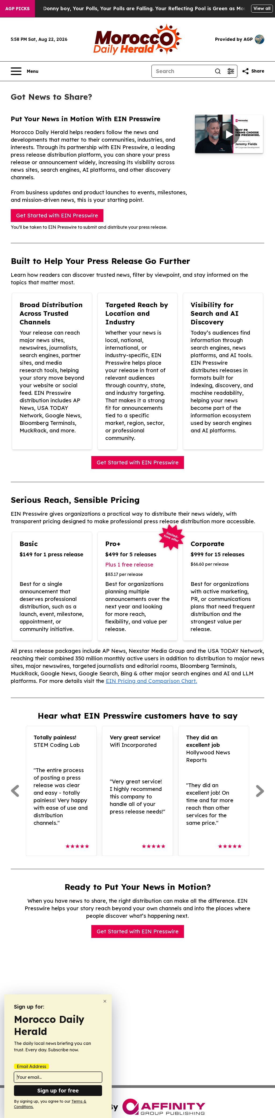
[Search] (217, 71)
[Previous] (15, 791)
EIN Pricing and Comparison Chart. (151, 681)
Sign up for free (58, 1090)
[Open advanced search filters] (230, 71)
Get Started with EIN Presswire (57, 215)
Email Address (31, 1066)
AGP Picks (17, 8)
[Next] (260, 791)
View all (262, 8)
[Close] (104, 1001)
